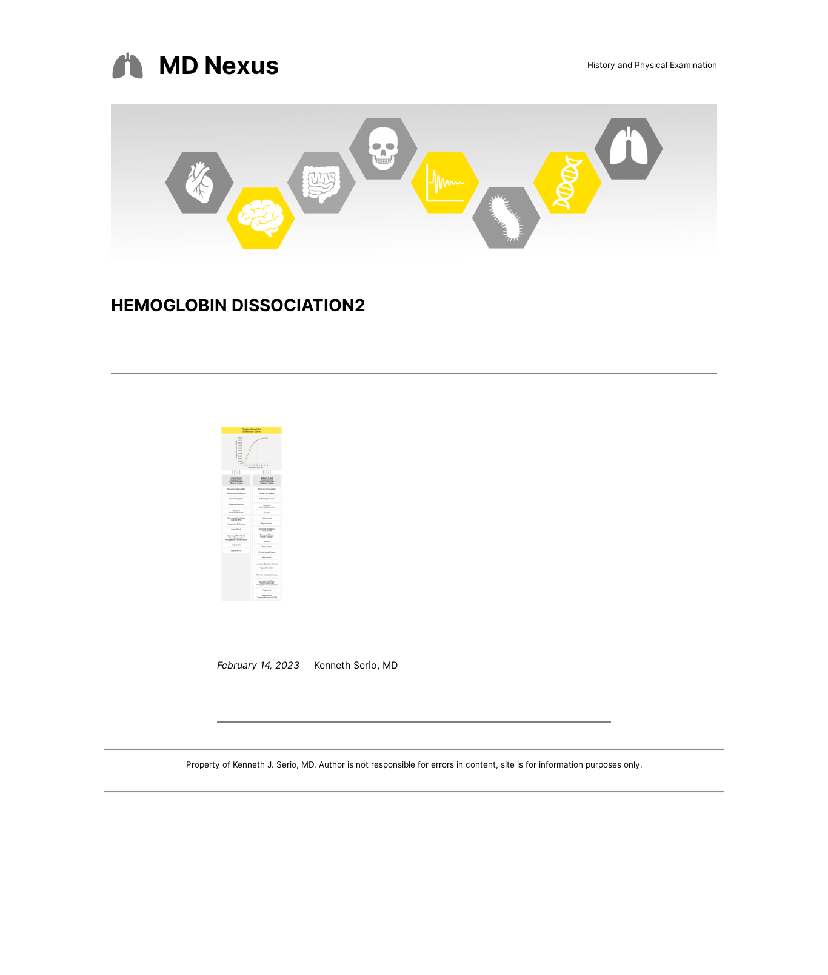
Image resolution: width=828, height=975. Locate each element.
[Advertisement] (414, 886)
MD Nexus (219, 65)
